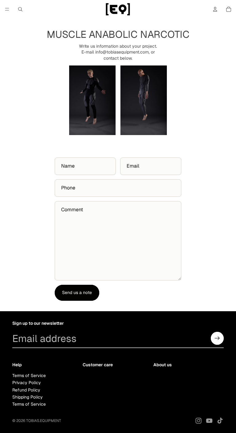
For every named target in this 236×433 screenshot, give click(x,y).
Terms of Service (29, 375)
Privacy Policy (26, 382)
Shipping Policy (27, 397)
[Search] (20, 9)
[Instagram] (198, 420)
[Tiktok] (220, 420)
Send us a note (77, 292)
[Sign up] (217, 338)
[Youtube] (209, 420)
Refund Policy (26, 389)
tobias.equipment (43, 420)
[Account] (215, 9)
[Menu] (7, 9)
